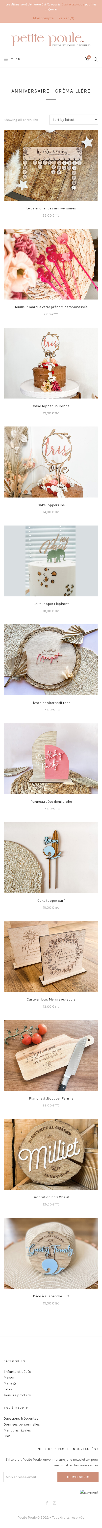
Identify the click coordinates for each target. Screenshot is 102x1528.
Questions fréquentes (20, 1418)
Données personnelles (21, 1424)
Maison (9, 1377)
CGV (6, 1436)
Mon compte (43, 18)
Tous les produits (17, 1395)
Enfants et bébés (17, 1372)
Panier (65, 18)
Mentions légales (17, 1430)
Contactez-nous (72, 4)
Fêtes (7, 1389)
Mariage (9, 1383)
